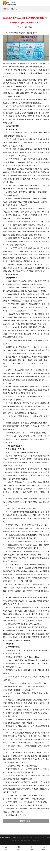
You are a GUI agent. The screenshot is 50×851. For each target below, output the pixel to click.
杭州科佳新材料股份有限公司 (9, 837)
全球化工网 (46, 837)
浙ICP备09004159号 (34, 840)
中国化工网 (38, 837)
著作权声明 (24, 840)
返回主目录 (25, 821)
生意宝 (12, 840)
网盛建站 (17, 840)
